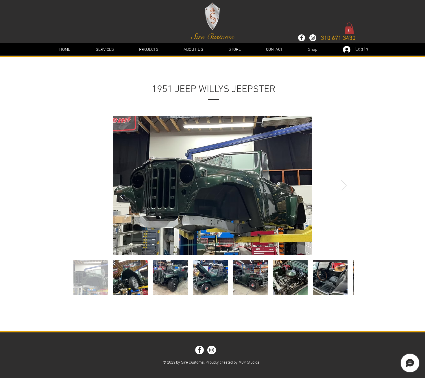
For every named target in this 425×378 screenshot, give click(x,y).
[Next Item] (344, 185)
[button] (349, 28)
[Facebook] (301, 37)
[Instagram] (312, 37)
